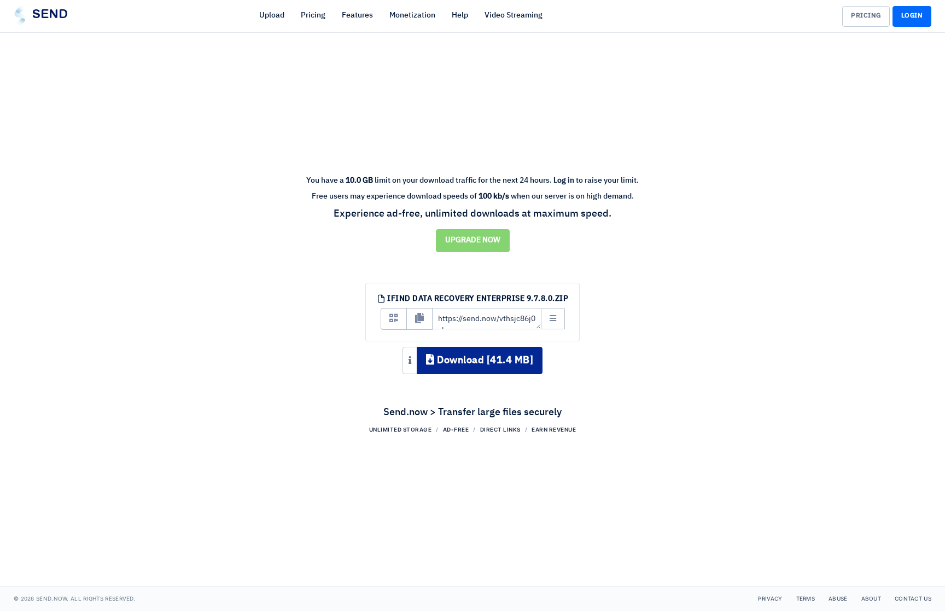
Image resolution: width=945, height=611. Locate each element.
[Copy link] (419, 319)
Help (460, 15)
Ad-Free (456, 429)
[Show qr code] (394, 319)
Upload (271, 15)
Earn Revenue (554, 429)
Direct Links (500, 429)
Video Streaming (513, 15)
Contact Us (913, 598)
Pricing (313, 15)
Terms (805, 598)
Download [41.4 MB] (484, 360)
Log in (563, 180)
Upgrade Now (472, 240)
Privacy (770, 598)
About (871, 598)
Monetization (412, 15)
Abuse (838, 598)
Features (357, 15)
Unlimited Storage (400, 429)
